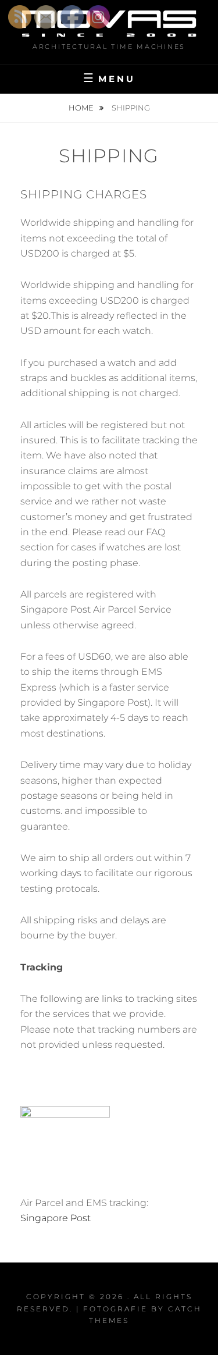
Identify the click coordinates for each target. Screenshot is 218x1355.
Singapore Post (55, 1218)
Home (82, 107)
